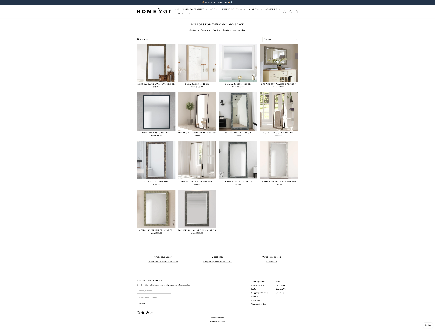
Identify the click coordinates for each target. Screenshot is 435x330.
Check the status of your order (163, 261)
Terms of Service (258, 304)
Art (213, 9)
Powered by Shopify (217, 321)
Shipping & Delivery (259, 293)
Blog (278, 282)
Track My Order (258, 282)
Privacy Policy (257, 300)
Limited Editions (232, 9)
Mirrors (254, 9)
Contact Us (182, 13)
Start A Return (257, 285)
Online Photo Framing (190, 9)
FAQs (253, 289)
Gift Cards (280, 285)
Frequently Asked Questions (217, 261)
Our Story (280, 293)
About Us (271, 9)
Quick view (156, 79)
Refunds (255, 297)
